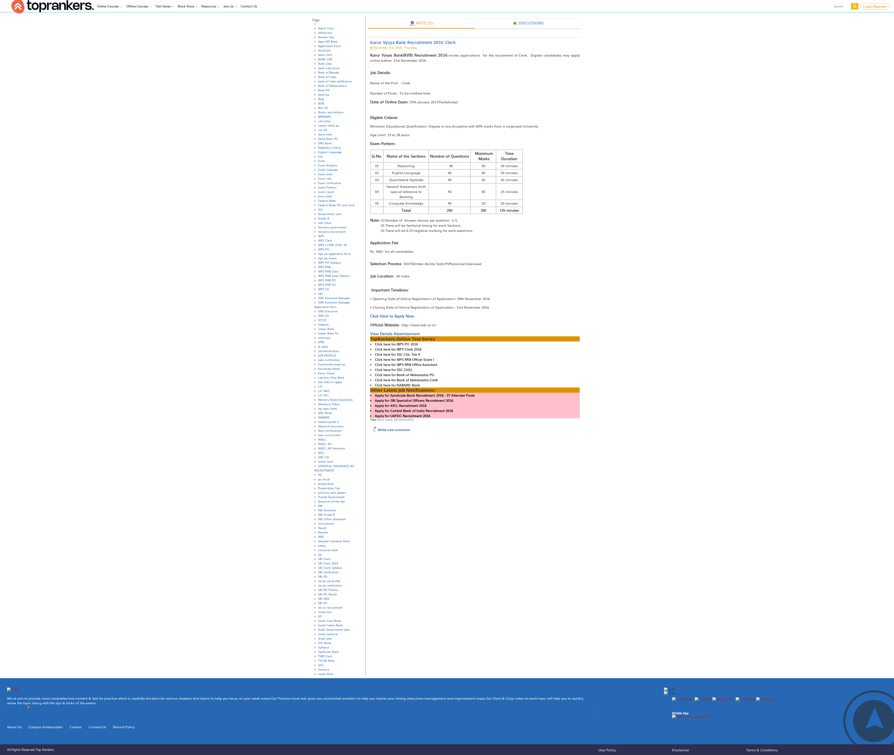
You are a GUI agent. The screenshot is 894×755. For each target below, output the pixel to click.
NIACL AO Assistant (331, 448)
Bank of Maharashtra (332, 86)
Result (322, 528)
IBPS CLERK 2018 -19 (332, 245)
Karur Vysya (326, 373)
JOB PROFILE (327, 355)
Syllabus (323, 647)
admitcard (325, 32)
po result (324, 479)
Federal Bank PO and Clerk (336, 205)
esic (320, 156)
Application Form (329, 46)
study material (328, 634)
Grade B (323, 218)
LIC (320, 386)
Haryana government (332, 227)
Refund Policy (124, 726)
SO (320, 616)
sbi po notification (330, 585)
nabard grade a (328, 422)
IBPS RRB (324, 267)
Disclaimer (680, 750)
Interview (324, 338)
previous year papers (332, 492)
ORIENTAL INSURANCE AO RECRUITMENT (334, 468)
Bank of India (327, 77)
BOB (321, 103)
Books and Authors (331, 112)
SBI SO (322, 603)
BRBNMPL (325, 117)
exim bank (325, 196)
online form (325, 461)
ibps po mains (327, 258)
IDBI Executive (328, 311)
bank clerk (325, 55)
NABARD (324, 417)
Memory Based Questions (335, 400)
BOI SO (323, 108)
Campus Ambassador (45, 726)
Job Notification (328, 351)
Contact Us (97, 726)
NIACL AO (325, 444)
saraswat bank (328, 550)
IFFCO (322, 320)
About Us (14, 726)
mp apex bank (327, 408)
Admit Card (325, 28)
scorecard (324, 612)
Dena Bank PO (328, 139)
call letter (324, 121)
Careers (76, 726)
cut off (322, 130)
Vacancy (323, 669)
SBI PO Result (327, 594)
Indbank (323, 324)
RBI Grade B (326, 514)
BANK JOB (325, 59)
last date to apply (330, 382)
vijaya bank (325, 674)
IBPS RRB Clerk (328, 271)
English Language (330, 152)
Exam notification (329, 183)
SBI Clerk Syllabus (330, 568)
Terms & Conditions (762, 750)
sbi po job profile (329, 581)
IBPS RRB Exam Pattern (334, 276)
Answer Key (326, 37)
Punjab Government (331, 497)
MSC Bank (325, 413)
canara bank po (328, 125)
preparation (326, 484)
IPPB (321, 342)
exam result (326, 192)
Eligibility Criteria (329, 147)
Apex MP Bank (328, 41)
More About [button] (17, 706)
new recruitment (329, 435)
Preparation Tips (329, 488)
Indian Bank (326, 329)
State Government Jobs (334, 629)
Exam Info (325, 178)
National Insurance (330, 426)
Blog (321, 99)
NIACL (322, 439)
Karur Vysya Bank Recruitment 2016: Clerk (413, 42)
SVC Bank (324, 643)
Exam (321, 161)
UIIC (321, 665)
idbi (320, 293)
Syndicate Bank (328, 652)
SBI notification (328, 572)
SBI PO (322, 576)
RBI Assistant (327, 510)
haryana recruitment (332, 231)
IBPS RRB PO (327, 280)
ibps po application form (334, 254)
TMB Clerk (325, 656)
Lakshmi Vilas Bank (331, 377)
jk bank (323, 346)
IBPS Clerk (325, 240)
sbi (320, 554)
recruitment (326, 523)
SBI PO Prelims (328, 590)
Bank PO (324, 90)
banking (323, 94)
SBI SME (323, 599)
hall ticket (325, 223)
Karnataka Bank (329, 369)
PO (320, 475)
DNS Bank (325, 143)
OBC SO (323, 457)
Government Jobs (330, 214)
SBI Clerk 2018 (328, 563)
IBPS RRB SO (327, 285)
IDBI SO (323, 315)
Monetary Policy (328, 404)
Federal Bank (327, 201)
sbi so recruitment (330, 607)
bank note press (329, 68)
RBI (320, 506)
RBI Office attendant (332, 519)
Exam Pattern (327, 187)
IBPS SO (323, 289)
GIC (320, 209)
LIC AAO (323, 391)
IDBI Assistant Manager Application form (332, 304)
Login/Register (875, 6)
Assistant (324, 50)
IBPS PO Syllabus (329, 262)
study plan (325, 638)
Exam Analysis (327, 165)
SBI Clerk (324, 559)
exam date (325, 174)
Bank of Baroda (328, 72)
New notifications (330, 430)
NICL (321, 453)
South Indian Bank (330, 625)
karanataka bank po (331, 364)
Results (323, 532)
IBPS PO (323, 249)
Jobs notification (329, 360)
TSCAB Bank (326, 660)
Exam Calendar (328, 170)
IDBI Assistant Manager (334, 298)
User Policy (607, 750)
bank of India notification (335, 81)
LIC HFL (323, 395)
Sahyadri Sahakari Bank (334, 541)
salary (322, 545)
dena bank (325, 134)
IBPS (321, 236)
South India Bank (329, 621)
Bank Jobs (325, 63)
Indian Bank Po (328, 333)
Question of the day (331, 501)
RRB (321, 537)
